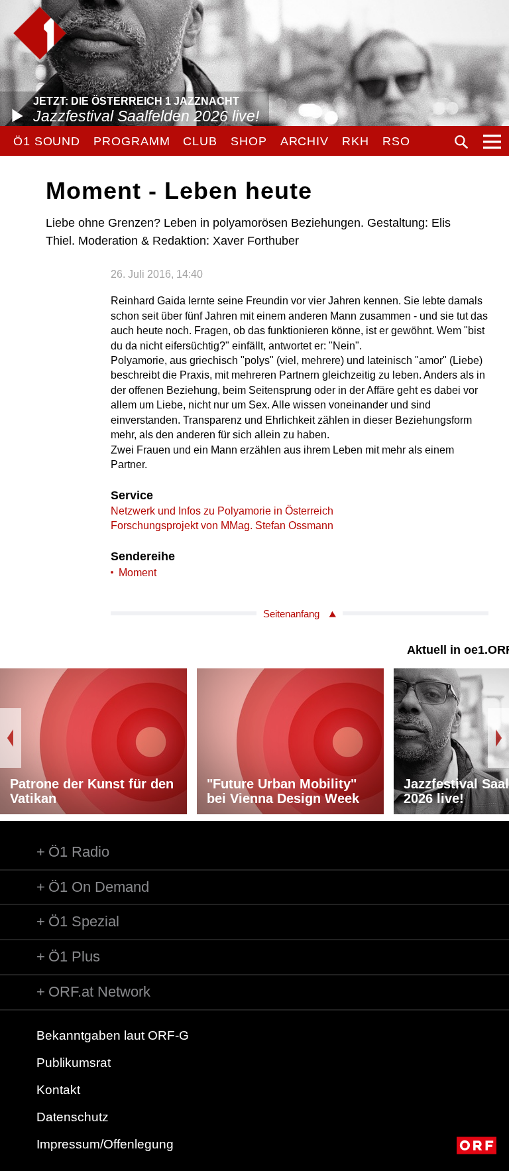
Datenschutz (72, 1117)
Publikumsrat (73, 1063)
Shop (249, 141)
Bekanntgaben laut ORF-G (112, 1035)
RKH (355, 141)
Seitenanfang (291, 613)
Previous (10, 738)
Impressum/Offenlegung (105, 1144)
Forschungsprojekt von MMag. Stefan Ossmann (222, 525)
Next (498, 738)
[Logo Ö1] (39, 33)
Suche (461, 142)
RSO (396, 141)
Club (200, 141)
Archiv (304, 141)
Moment (137, 572)
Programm (131, 141)
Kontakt (58, 1090)
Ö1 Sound (46, 141)
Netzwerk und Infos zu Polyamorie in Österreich (222, 511)
